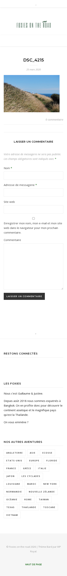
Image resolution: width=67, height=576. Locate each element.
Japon (10, 476)
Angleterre (14, 452)
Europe (34, 460)
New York (50, 483)
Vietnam (12, 515)
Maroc (31, 483)
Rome (28, 499)
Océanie (11, 499)
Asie (33, 452)
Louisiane (13, 483)
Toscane (49, 507)
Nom (8, 168)
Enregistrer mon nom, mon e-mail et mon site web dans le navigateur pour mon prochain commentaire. (33, 227)
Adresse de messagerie (20, 185)
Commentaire (12, 240)
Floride (51, 460)
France (11, 468)
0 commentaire (54, 119)
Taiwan (44, 499)
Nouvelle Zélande (42, 491)
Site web (9, 202)
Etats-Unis (14, 460)
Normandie (14, 491)
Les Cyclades (31, 476)
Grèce (27, 468)
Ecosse (47, 452)
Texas (10, 507)
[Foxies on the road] (33, 25)
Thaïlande (29, 507)
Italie (42, 468)
